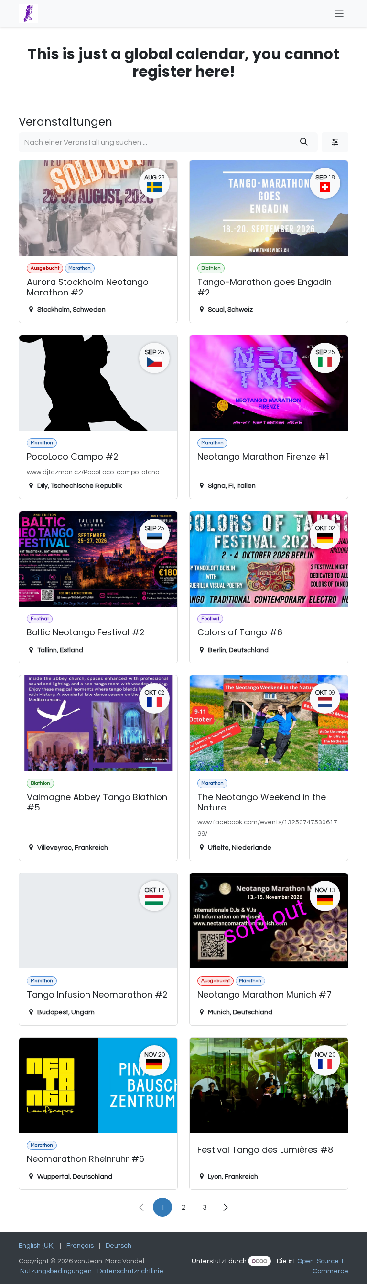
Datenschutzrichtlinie (131, 1271)
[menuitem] (36, 1246)
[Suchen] (304, 142)
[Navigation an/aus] (339, 13)
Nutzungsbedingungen (56, 1271)
